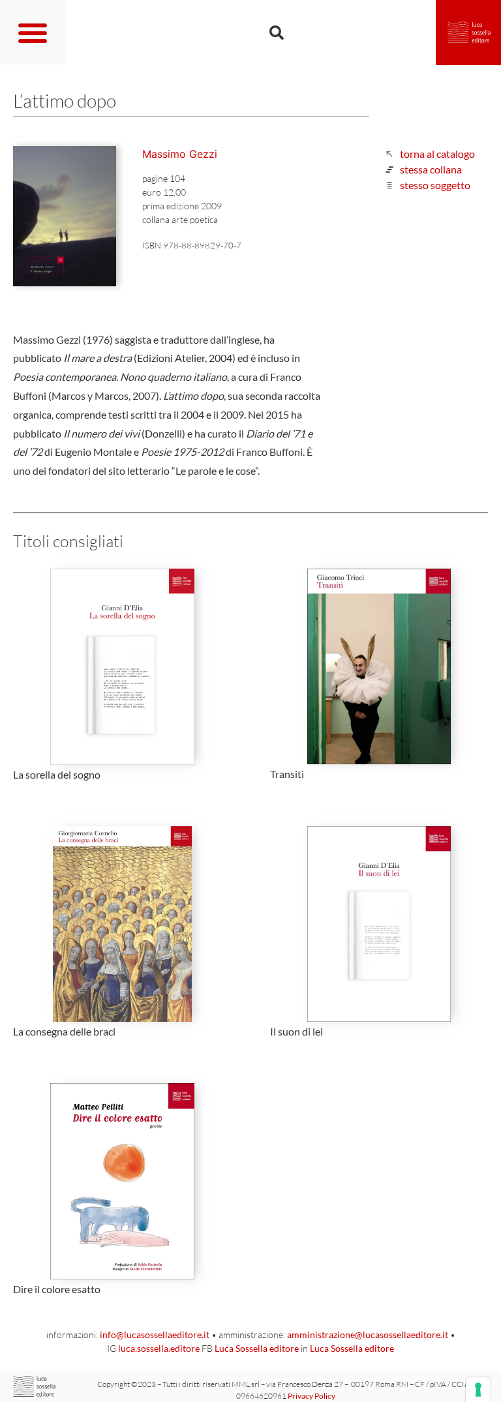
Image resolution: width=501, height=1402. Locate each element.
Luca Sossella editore (257, 1348)
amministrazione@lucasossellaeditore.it (367, 1334)
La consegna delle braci (64, 1031)
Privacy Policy (311, 1396)
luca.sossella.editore (159, 1348)
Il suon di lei (296, 1031)
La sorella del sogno (56, 774)
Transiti (287, 774)
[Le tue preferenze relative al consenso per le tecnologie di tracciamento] (478, 1389)
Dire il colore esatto (56, 1289)
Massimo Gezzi (179, 153)
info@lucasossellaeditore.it (154, 1334)
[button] (32, 32)
